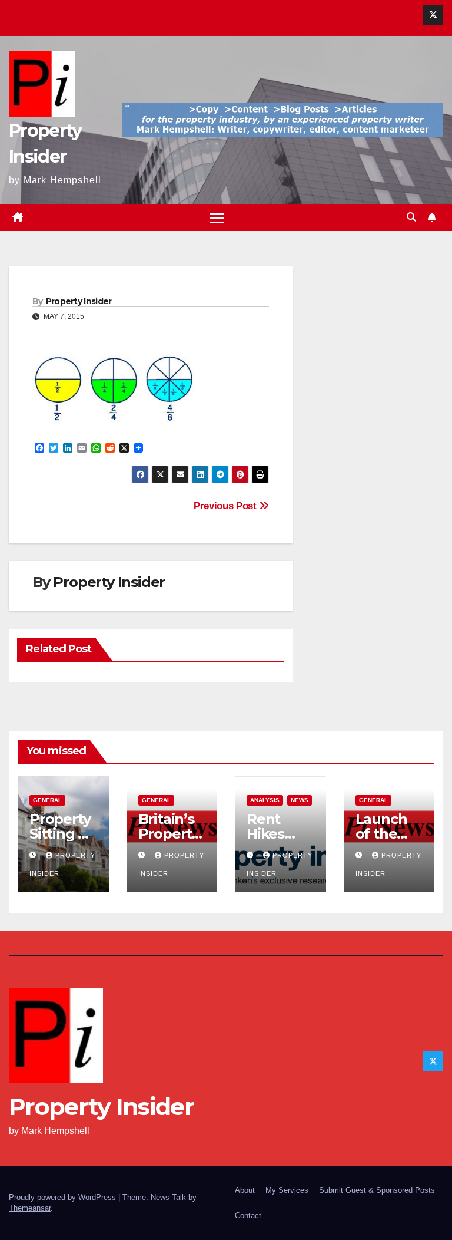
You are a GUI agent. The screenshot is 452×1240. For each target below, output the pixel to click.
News (299, 800)
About (245, 1190)
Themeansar (30, 1207)
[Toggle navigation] (216, 218)
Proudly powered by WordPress (63, 1197)
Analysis (265, 800)
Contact (248, 1215)
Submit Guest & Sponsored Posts (377, 1190)
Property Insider (79, 301)
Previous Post (226, 506)
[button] (411, 217)
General (47, 800)
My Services (286, 1190)
